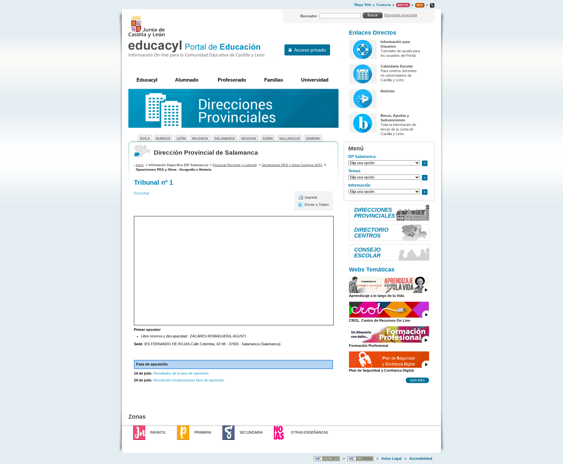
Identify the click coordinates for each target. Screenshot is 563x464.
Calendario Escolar (397, 66)
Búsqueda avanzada (400, 15)
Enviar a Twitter (317, 205)
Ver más (417, 380)
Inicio (140, 165)
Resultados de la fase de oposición (180, 373)
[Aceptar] (373, 15)
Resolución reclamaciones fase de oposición (188, 380)
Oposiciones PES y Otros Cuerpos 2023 (292, 165)
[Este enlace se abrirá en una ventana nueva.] (432, 5)
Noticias (388, 91)
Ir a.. (424, 163)
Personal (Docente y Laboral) (235, 165)
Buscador (308, 16)
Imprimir (311, 197)
